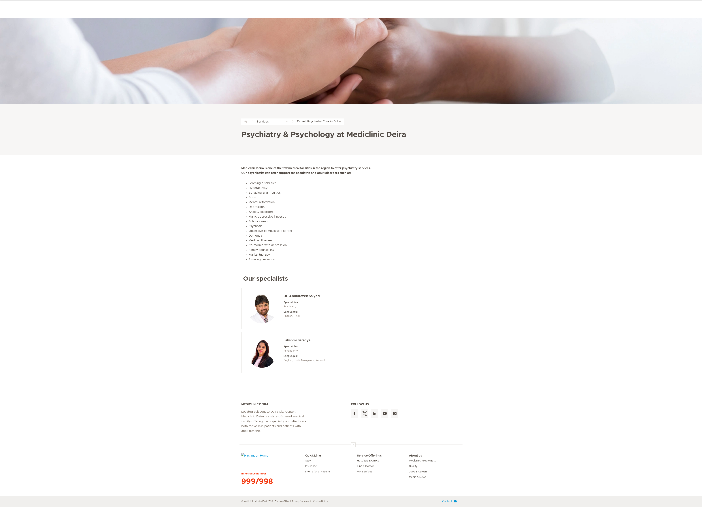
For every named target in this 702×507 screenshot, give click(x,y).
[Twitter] (364, 413)
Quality (413, 466)
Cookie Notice (320, 501)
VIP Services (364, 471)
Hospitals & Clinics (368, 460)
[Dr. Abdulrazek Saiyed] (262, 308)
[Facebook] (354, 413)
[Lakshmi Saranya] (262, 353)
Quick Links (313, 455)
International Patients (318, 471)
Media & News (417, 477)
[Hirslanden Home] (273, 457)
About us (415, 455)
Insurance (311, 466)
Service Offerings (369, 455)
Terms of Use (282, 501)
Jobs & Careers (418, 471)
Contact (447, 501)
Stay (308, 460)
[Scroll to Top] (353, 445)
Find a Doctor (365, 466)
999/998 (257, 481)
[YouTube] (384, 413)
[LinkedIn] (374, 413)
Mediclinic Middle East (422, 460)
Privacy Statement (301, 501)
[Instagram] (394, 413)
